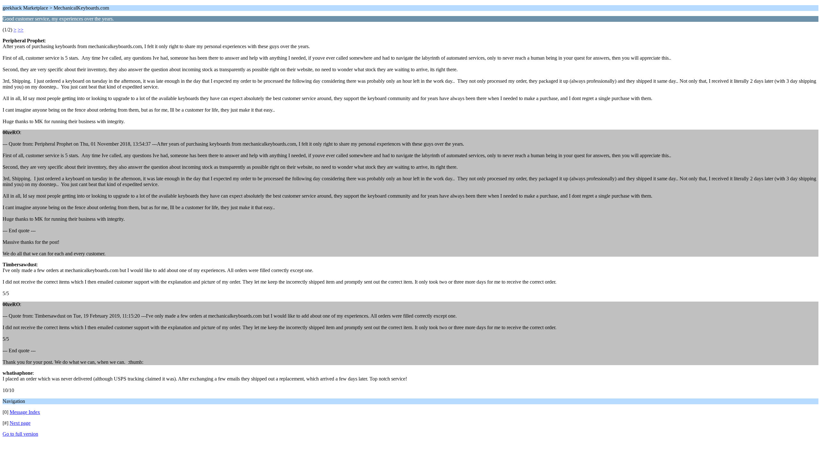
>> (20, 29)
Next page (20, 423)
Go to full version (20, 434)
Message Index (25, 412)
